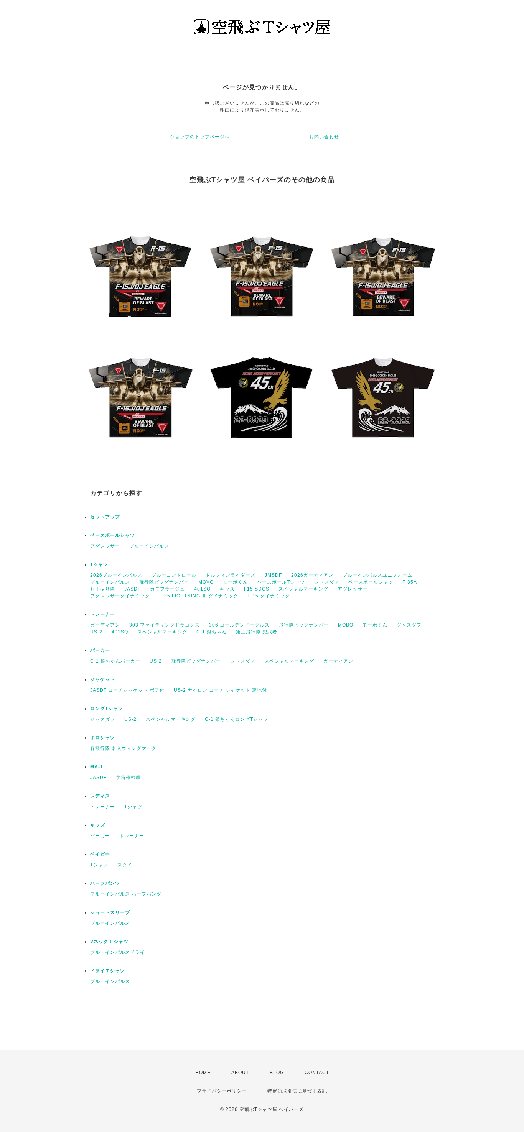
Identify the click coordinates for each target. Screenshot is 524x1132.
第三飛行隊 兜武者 (256, 632)
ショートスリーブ (110, 912)
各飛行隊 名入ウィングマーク (123, 748)
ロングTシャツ (106, 708)
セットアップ (105, 517)
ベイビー (100, 854)
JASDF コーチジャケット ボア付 (127, 690)
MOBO (345, 625)
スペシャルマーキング (303, 589)
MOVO (206, 582)
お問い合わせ (324, 136)
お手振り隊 (102, 589)
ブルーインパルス (149, 546)
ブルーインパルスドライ (117, 952)
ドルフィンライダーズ (230, 575)
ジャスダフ (326, 582)
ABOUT (240, 1072)
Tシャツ (99, 564)
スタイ (124, 865)
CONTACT (317, 1072)
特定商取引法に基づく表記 (297, 1091)
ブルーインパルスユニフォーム (377, 575)
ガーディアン (105, 625)
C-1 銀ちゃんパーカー (115, 661)
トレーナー (102, 614)
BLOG (277, 1072)
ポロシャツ (102, 737)
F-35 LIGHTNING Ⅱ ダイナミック (198, 596)
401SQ (202, 589)
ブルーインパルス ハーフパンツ (125, 894)
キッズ (227, 589)
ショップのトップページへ (200, 136)
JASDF (132, 589)
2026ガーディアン (312, 575)
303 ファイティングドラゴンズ (164, 625)
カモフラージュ (167, 589)
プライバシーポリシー (222, 1091)
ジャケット (102, 679)
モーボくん (235, 582)
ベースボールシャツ (112, 535)
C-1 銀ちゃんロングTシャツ (236, 719)
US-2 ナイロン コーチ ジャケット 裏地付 (220, 690)
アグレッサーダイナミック (120, 596)
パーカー (100, 650)
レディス (100, 796)
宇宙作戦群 (128, 777)
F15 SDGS (256, 589)
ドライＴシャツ (107, 970)
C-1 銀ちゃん (211, 632)
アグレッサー (105, 546)
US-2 (96, 632)
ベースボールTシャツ (281, 582)
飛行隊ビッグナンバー (164, 582)
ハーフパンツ (105, 883)
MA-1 (96, 766)
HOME (203, 1072)
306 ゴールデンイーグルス (239, 625)
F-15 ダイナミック (268, 596)
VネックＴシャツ (109, 941)
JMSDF (273, 575)
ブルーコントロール (174, 575)
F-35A (409, 582)
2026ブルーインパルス (116, 575)
